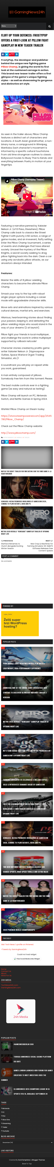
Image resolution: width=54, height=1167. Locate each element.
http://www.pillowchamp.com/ (18, 432)
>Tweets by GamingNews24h (14, 949)
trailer (26, 437)
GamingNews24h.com (11, 987)
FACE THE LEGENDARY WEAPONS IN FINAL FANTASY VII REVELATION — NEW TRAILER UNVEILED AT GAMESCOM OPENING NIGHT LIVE (24, 809)
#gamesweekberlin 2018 (24, 1044)
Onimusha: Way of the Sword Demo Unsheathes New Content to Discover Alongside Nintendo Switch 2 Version (25, 692)
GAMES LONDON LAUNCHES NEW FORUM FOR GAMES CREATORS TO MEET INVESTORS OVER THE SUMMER (27, 1075)
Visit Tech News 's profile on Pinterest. (17, 944)
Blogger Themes (38, 1160)
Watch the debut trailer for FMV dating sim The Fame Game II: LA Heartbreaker (26, 472)
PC (3, 1112)
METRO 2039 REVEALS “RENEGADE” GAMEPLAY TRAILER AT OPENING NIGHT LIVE (25, 532)
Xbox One (6, 1120)
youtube (5, 1131)
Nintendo (6, 1108)
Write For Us (6, 975)
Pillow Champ (9, 66)
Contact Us (6, 971)
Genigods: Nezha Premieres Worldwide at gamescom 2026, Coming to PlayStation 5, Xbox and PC (24, 502)
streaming (6, 1123)
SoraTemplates (24, 1160)
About (3, 973)
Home (3, 969)
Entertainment (8, 437)
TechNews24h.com (9, 985)
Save (12, 54)
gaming (19, 437)
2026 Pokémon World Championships (19, 929)
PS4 (3, 1116)
